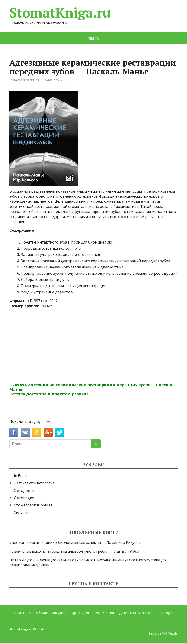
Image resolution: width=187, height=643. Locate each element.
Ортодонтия (25, 490)
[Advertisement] (93, 344)
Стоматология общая (24, 80)
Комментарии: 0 (54, 80)
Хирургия (22, 512)
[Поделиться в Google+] (48, 432)
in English (22, 475)
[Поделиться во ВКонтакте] (25, 432)
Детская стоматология (34, 482)
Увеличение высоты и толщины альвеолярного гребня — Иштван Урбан (74, 551)
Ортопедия (24, 497)
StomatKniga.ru (60, 12)
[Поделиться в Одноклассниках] (36, 432)
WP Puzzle (170, 633)
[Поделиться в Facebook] (13, 432)
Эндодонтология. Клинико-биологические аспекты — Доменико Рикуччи (75, 542)
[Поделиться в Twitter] (59, 432)
